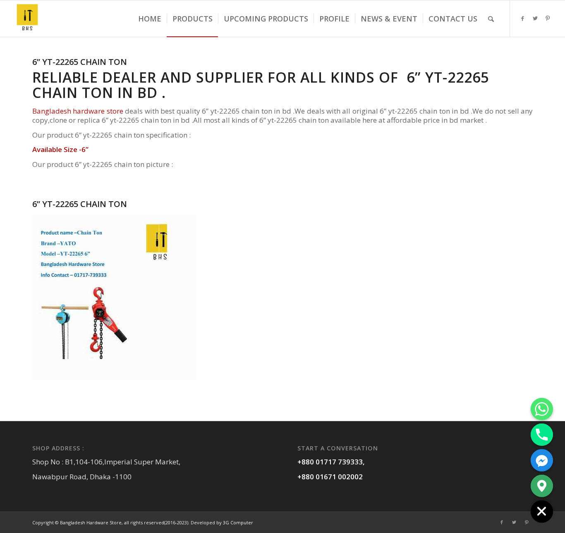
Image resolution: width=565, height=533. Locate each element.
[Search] (491, 18)
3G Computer (238, 522)
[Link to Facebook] (523, 18)
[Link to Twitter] (535, 18)
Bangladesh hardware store (77, 111)
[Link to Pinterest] (547, 18)
